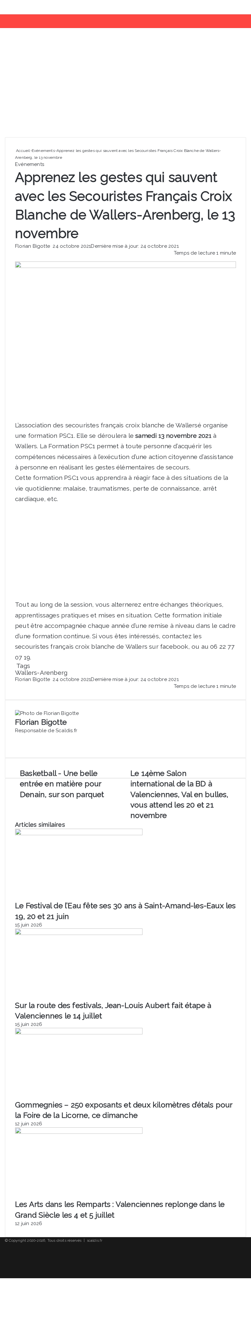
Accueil (22, 150)
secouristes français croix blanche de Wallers (131, 425)
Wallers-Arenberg (41, 672)
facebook (174, 646)
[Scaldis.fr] (30, 7)
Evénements (43, 150)
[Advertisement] (125, 85)
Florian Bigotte (32, 246)
